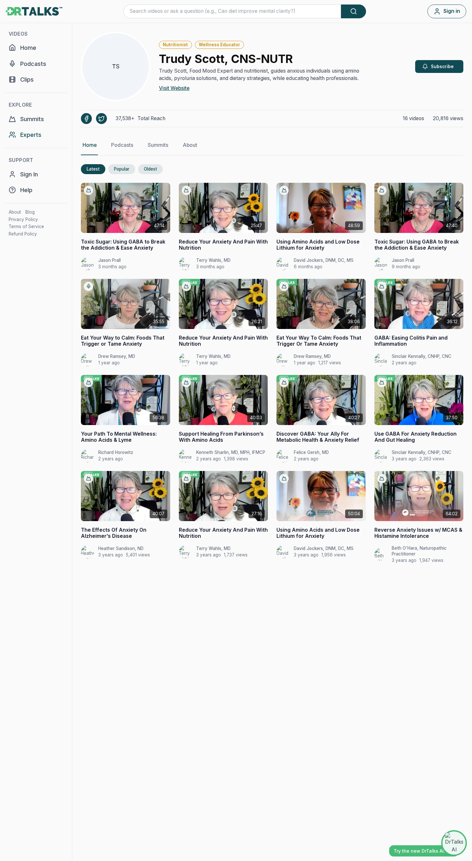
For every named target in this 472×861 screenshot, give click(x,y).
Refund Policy (23, 233)
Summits (158, 145)
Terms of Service (26, 226)
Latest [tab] (93, 169)
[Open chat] (454, 843)
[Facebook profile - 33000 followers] (86, 118)
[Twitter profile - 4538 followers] (101, 118)
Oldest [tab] (150, 169)
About (15, 212)
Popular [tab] (121, 169)
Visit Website (174, 88)
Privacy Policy (23, 219)
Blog (30, 212)
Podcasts (122, 145)
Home (90, 145)
